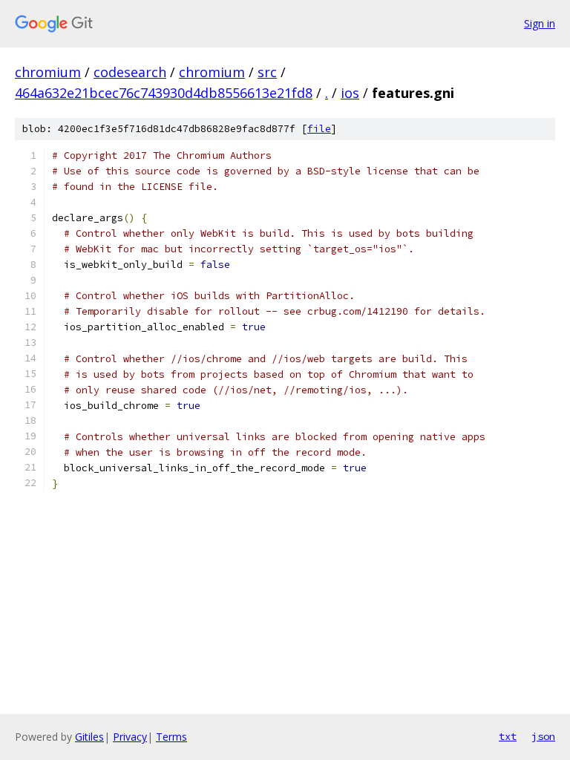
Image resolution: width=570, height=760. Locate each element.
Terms (171, 737)
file (319, 128)
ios (350, 93)
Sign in (539, 23)
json (543, 736)
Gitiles (89, 737)
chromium (48, 72)
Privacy (130, 737)
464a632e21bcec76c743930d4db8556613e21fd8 (163, 93)
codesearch (130, 72)
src (267, 72)
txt (508, 736)
